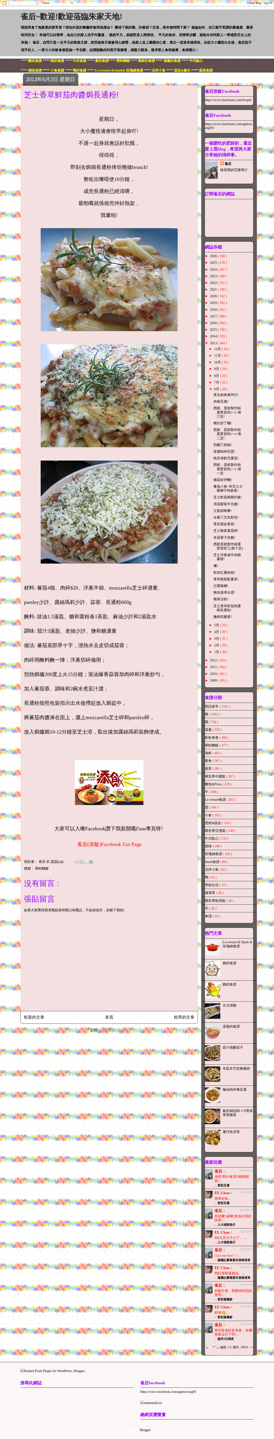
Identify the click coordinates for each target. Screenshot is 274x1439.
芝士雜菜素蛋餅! (225, 530)
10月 (218, 362)
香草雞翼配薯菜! (225, 579)
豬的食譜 (229, 963)
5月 (217, 625)
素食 (209, 761)
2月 (217, 645)
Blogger (145, 1430)
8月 (217, 376)
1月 (217, 652)
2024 (214, 269)
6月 (217, 389)
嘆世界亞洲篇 (215, 830)
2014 (214, 336)
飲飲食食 (212, 737)
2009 (214, 680)
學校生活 (212, 885)
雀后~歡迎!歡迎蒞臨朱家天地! (71, 16)
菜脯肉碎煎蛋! (224, 451)
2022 (214, 283)
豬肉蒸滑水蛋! (224, 592)
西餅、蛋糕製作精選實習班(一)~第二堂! (227, 434)
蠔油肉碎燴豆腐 (235, 1089)
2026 (214, 256)
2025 (214, 262)
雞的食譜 (229, 984)
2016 (214, 323)
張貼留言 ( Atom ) (115, 1030)
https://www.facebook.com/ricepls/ (228, 100)
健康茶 (210, 893)
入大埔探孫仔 (226, 1224)
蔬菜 (209, 768)
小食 (209, 815)
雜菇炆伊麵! (222, 480)
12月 (218, 349)
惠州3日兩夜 (225, 1338)
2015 (214, 329)
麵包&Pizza (213, 784)
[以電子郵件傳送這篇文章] (76, 862)
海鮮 (209, 753)
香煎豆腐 (223, 1185)
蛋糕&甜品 (213, 823)
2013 (214, 343)
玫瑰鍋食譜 (214, 854)
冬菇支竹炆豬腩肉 (236, 1068)
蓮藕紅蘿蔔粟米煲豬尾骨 (233, 1260)
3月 (217, 638)
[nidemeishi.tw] (151, 1403)
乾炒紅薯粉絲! (224, 572)
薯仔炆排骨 (231, 1132)
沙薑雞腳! (220, 586)
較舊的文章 (184, 1017)
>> (251, 1347)
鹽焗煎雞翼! (222, 617)
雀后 (228, 163)
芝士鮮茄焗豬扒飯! (227, 497)
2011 (214, 667)
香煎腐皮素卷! (224, 524)
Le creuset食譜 (215, 799)
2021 (214, 289)
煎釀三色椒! (222, 445)
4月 (217, 632)
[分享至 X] (86, 862)
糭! (215, 566)
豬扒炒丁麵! (222, 423)
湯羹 (209, 729)
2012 (214, 660)
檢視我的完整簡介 (234, 170)
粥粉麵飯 (42, 868)
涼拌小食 (212, 869)
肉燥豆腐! (220, 401)
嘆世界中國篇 (215, 776)
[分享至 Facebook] (91, 862)
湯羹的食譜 (231, 1026)
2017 (214, 316)
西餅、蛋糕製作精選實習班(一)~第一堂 (227, 469)
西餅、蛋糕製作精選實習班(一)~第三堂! (227, 412)
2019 (214, 303)
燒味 (209, 846)
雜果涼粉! (220, 599)
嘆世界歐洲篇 (215, 900)
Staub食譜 (212, 862)
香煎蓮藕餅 (224, 1299)
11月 (218, 355)
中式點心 (212, 838)
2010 (214, 674)
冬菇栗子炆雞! (224, 537)
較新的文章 (34, 1017)
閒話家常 (212, 706)
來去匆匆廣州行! (225, 395)
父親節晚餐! (222, 511)
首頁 (109, 1017)
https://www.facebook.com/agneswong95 (168, 1392)
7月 (217, 382)
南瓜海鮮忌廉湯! (225, 458)
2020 (214, 296)
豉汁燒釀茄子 (233, 1047)
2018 (214, 309)
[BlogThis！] (81, 862)
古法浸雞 (229, 1005)
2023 (214, 276)
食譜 (209, 916)
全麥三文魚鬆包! (225, 517)
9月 (217, 369)
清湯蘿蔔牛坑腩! (225, 504)
